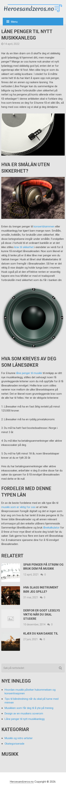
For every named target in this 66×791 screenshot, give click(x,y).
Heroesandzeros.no (22, 781)
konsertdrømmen (44, 226)
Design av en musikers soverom (24, 713)
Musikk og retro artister (19, 738)
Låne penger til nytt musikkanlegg (25, 719)
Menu (14, 21)
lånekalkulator (51, 527)
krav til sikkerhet (24, 247)
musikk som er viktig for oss (18, 507)
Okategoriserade (14, 743)
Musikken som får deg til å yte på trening (29, 708)
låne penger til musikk (29, 373)
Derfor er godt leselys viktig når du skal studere (41, 614)
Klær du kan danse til (40, 633)
